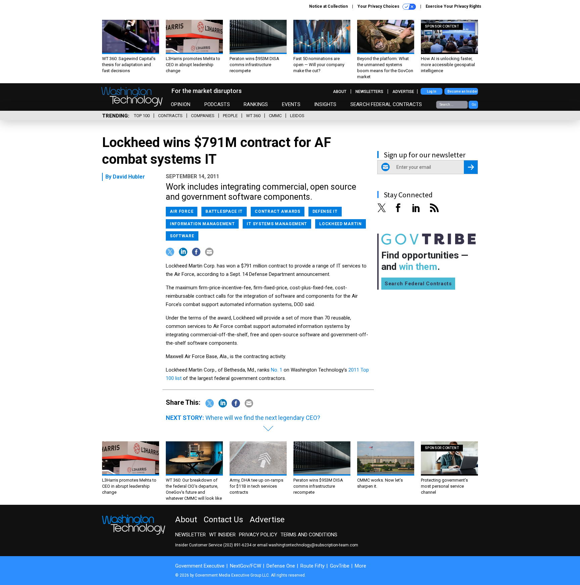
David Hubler (129, 177)
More (360, 566)
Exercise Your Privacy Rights (453, 6)
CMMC (275, 115)
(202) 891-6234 (237, 545)
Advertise (403, 91)
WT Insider (222, 535)
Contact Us (223, 519)
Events (291, 104)
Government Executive (200, 566)
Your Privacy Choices (378, 6)
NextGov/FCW (245, 566)
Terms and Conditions (309, 535)
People (230, 115)
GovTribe (339, 566)
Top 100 (142, 115)
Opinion (180, 104)
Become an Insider (462, 91)
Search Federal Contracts (386, 104)
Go (474, 104)
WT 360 (253, 115)
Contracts (170, 115)
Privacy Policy (258, 535)
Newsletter (190, 535)
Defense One (281, 566)
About (339, 91)
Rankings (256, 104)
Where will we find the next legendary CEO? (262, 417)
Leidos (297, 115)
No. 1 (276, 370)
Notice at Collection (328, 6)
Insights (325, 104)
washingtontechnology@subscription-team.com (313, 545)
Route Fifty (312, 566)
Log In (431, 91)
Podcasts (217, 104)
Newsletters (369, 91)
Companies (202, 115)
